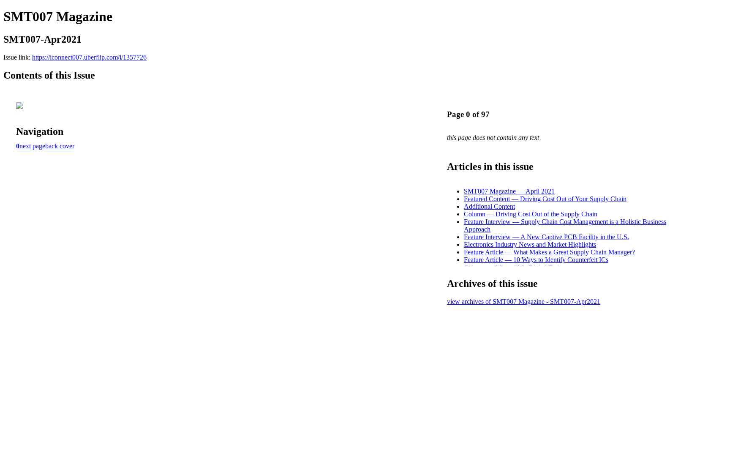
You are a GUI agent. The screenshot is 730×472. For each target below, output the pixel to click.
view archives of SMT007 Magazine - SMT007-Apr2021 (523, 301)
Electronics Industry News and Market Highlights (530, 244)
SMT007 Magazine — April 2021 (509, 191)
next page (32, 146)
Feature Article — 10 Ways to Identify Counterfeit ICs (536, 259)
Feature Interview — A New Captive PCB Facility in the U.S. (546, 236)
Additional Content (489, 206)
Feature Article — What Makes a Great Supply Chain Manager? (549, 252)
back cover (59, 146)
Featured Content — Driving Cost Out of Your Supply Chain (545, 198)
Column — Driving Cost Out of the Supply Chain (530, 214)
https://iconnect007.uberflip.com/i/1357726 (89, 57)
